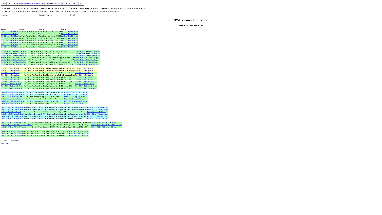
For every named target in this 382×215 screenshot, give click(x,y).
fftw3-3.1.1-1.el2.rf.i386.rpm (84, 81)
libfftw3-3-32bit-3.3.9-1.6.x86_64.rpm (103, 127)
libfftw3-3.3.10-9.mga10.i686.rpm (74, 97)
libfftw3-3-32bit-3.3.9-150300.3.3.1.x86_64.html (16, 125)
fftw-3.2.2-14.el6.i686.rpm (69, 31)
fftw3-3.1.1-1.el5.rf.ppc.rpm (84, 75)
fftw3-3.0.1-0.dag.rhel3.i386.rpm (85, 88)
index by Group (13, 3)
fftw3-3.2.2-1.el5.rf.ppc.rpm (84, 68)
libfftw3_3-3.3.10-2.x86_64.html (11, 135)
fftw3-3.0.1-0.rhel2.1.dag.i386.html (12, 86)
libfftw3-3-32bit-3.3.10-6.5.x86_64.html (13, 122)
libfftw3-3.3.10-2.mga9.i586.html (11, 103)
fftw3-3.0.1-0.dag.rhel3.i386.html (11, 88)
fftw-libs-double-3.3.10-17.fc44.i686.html (14, 53)
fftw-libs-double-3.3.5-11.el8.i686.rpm (86, 64)
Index (4, 3)
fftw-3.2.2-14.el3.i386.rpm (69, 45)
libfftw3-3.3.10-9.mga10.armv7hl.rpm (75, 92)
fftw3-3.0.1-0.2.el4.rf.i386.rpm (84, 84)
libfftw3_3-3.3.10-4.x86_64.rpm (78, 131)
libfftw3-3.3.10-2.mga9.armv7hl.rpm (75, 101)
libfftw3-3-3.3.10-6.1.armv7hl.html (12, 116)
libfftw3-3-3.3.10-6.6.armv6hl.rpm (97, 107)
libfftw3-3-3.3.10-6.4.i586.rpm (96, 112)
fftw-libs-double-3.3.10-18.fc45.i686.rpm (87, 51)
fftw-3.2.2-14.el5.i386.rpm (69, 36)
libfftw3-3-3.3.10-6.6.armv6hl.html (12, 107)
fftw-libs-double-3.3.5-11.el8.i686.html (13, 64)
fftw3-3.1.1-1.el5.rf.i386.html (10, 73)
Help (81, 3)
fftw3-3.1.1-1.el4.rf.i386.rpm (84, 77)
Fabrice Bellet (5, 143)
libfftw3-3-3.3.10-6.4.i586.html (11, 112)
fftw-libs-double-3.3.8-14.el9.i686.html (13, 58)
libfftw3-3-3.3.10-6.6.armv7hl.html (12, 109)
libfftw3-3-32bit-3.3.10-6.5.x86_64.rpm (103, 122)
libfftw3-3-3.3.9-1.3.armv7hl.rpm (97, 118)
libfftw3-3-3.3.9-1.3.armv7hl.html (11, 118)
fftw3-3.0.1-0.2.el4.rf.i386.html (11, 84)
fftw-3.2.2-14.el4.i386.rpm (69, 40)
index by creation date (53, 3)
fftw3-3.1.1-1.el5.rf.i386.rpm (84, 73)
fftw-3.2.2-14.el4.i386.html (9, 40)
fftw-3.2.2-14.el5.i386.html (9, 36)
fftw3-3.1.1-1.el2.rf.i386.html (10, 81)
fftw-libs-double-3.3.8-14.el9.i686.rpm (86, 58)
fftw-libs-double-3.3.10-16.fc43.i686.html (14, 55)
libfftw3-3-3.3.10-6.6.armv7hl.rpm (97, 109)
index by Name (67, 3)
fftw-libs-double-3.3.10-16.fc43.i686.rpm (87, 55)
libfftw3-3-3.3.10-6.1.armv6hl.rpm (97, 114)
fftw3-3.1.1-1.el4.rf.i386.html (10, 77)
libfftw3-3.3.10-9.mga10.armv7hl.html (13, 92)
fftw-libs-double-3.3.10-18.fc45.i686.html (14, 51)
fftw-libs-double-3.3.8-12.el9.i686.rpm (86, 60)
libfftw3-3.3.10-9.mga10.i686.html (12, 97)
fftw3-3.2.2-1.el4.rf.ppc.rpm (84, 70)
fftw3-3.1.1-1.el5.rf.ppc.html (10, 75)
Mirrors (75, 3)
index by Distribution (26, 3)
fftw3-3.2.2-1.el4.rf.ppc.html (10, 70)
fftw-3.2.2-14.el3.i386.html (9, 45)
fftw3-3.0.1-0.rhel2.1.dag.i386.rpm (86, 86)
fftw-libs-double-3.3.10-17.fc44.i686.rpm (87, 53)
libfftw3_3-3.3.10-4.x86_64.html (11, 131)
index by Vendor (39, 3)
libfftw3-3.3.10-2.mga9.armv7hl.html (12, 101)
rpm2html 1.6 (14, 140)
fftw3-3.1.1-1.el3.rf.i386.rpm (84, 79)
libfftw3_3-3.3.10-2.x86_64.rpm (78, 135)
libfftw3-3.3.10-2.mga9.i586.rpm (74, 103)
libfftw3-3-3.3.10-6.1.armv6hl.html (12, 114)
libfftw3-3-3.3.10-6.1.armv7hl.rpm (97, 116)
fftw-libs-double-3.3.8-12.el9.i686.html (13, 60)
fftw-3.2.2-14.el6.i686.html (9, 31)
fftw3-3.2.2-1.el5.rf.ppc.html (10, 68)
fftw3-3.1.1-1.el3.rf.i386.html (10, 79)
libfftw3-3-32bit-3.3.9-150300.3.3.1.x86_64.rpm (106, 125)
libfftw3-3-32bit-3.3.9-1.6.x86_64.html (13, 127)
